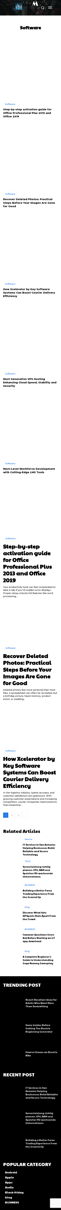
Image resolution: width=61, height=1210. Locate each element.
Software (10, 104)
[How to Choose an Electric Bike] (12, 1052)
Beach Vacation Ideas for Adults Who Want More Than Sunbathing (41, 1003)
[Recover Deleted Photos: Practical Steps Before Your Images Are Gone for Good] (30, 156)
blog (27, 907)
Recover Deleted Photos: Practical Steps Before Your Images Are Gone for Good (29, 203)
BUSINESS (30, 885)
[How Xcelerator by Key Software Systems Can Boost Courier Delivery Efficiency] (30, 246)
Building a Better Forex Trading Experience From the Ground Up (38, 894)
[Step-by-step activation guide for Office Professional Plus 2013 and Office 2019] (30, 66)
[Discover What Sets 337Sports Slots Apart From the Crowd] (11, 913)
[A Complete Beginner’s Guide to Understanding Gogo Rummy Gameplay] (11, 957)
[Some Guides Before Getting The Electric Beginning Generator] (12, 1027)
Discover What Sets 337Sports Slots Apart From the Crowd (39, 916)
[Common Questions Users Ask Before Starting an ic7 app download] (11, 935)
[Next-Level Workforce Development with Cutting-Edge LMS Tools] (30, 425)
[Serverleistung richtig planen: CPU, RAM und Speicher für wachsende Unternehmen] (11, 869)
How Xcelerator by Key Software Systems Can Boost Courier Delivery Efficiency (29, 293)
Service (28, 839)
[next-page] (25, 815)
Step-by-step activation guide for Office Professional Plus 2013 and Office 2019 (27, 113)
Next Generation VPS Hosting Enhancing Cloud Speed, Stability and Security (29, 383)
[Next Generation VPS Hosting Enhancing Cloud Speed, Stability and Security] (30, 335)
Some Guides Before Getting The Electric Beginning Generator (39, 1028)
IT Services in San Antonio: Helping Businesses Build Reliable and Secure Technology (39, 849)
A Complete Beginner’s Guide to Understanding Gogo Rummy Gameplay (38, 960)
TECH (27, 861)
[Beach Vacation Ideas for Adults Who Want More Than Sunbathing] (12, 1002)
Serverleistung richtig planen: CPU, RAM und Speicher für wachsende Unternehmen (38, 871)
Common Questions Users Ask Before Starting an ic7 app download (39, 938)
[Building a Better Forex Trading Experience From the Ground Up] (11, 891)
